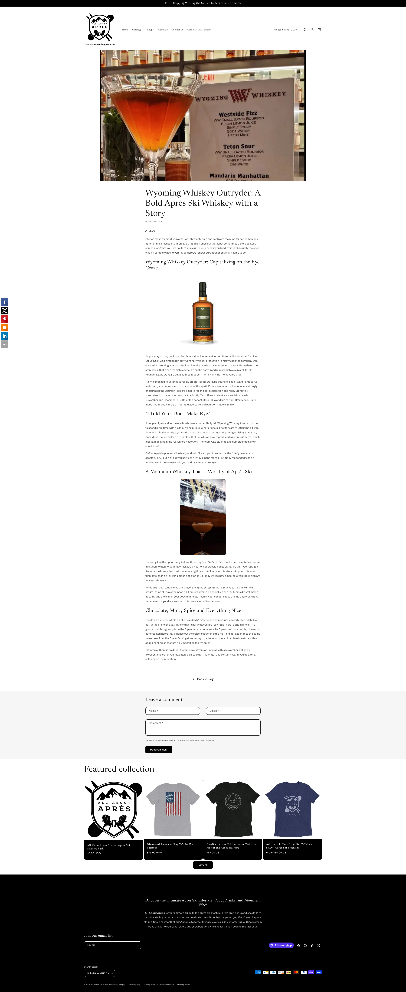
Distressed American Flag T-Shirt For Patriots (170, 846)
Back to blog (205, 679)
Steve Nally (152, 360)
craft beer (158, 587)
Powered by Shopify (117, 985)
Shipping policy (183, 984)
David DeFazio (165, 374)
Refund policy (135, 984)
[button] (137, 29)
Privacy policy (150, 984)
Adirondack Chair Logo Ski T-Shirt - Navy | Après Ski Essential (289, 846)
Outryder (242, 566)
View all (203, 865)
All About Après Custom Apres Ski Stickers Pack (108, 847)
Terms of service (166, 984)
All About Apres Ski (99, 985)
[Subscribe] (137, 945)
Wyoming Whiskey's (184, 252)
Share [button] (152, 231)
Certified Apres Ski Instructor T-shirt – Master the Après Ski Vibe (231, 846)
